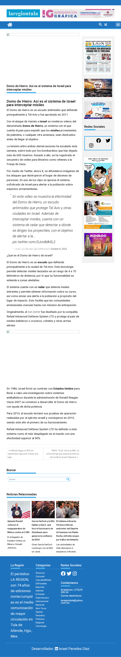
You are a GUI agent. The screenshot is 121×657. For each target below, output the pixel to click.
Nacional (40, 605)
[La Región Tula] (9, 24)
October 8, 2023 (58, 249)
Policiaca (40, 619)
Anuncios (40, 573)
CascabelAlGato (43, 580)
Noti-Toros (41, 608)
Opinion (39, 612)
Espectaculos (42, 597)
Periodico (40, 615)
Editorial (39, 590)
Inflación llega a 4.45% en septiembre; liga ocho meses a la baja (23, 453)
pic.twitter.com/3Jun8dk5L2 (34, 242)
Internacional (42, 601)
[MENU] (118, 24)
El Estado (40, 594)
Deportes (40, 587)
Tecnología (41, 626)
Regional (40, 622)
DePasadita (41, 583)
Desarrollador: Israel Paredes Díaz (60, 649)
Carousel (40, 576)
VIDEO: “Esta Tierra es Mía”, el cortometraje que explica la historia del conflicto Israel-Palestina (62, 453)
